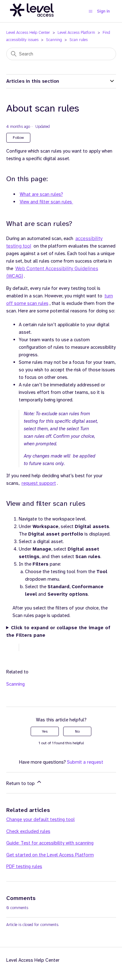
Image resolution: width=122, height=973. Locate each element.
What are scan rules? (41, 194)
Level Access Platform (76, 32)
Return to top (21, 783)
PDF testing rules (24, 866)
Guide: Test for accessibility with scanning (50, 843)
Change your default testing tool (40, 819)
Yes (45, 731)
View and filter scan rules (46, 202)
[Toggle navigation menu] (91, 11)
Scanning (54, 39)
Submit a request (85, 762)
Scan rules (78, 39)
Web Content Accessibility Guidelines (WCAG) (52, 272)
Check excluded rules (28, 831)
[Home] (32, 20)
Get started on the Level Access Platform (50, 855)
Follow (18, 137)
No (77, 731)
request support (39, 483)
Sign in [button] (103, 11)
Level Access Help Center (28, 32)
